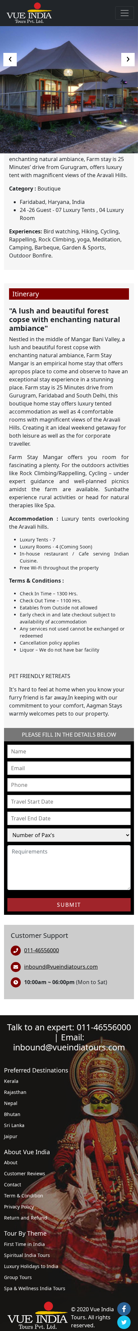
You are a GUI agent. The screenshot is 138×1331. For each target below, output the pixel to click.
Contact (12, 1184)
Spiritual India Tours (27, 1255)
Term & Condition (23, 1195)
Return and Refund (25, 1217)
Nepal (10, 1103)
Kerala (11, 1081)
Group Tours (18, 1277)
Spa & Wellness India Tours (34, 1288)
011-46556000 (41, 950)
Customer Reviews (24, 1173)
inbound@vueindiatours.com (61, 966)
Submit (69, 904)
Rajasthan (15, 1092)
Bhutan (12, 1114)
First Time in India (24, 1244)
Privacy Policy (19, 1206)
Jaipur (10, 1136)
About (10, 1162)
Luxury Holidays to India (31, 1266)
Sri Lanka (14, 1125)
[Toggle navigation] (124, 13)
